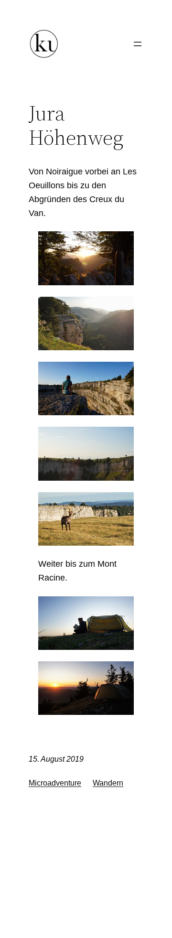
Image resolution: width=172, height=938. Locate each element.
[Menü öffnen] (137, 44)
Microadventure (55, 783)
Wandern (108, 783)
